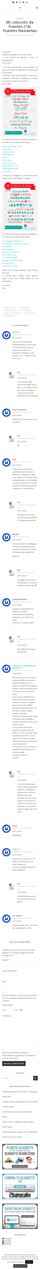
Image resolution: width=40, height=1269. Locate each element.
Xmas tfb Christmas (11, 252)
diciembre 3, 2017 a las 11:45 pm (22, 918)
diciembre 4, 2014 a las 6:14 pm (22, 334)
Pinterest (7, 1244)
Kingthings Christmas (10, 168)
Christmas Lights (11, 266)
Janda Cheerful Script (10, 166)
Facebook (8, 1242)
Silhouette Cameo (29, 313)
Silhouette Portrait (9, 316)
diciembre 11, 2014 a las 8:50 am (22, 462)
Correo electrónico (10, 971)
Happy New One (8, 163)
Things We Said (8, 155)
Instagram (8, 1238)
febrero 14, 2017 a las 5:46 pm (21, 828)
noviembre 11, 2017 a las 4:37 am (22, 852)
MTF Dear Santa (10, 255)
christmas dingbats (10, 307)
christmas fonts (24, 307)
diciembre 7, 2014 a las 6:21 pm (27, 438)
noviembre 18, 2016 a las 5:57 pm (22, 670)
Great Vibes (6, 160)
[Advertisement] (21, 44)
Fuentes (20, 19)
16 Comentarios (28, 35)
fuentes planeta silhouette (12, 313)
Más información (20, 1266)
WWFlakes (8, 246)
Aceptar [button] (29, 1262)
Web (4, 981)
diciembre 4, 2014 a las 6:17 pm (27, 375)
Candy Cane (6, 149)
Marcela (16, 332)
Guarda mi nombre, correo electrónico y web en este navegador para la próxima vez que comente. (19, 998)
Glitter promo (9, 263)
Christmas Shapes (11, 257)
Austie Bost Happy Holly (11, 146)
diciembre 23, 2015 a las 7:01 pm (22, 602)
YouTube (7, 1240)
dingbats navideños (10, 310)
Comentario (6, 1016)
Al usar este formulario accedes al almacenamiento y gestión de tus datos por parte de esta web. (19, 1055)
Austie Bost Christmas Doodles (16, 244)
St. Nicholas (6, 171)
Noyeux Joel (8, 249)
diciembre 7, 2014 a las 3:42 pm (22, 412)
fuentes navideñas (25, 310)
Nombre (6, 960)
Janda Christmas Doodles (13, 260)
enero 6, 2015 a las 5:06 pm (20, 537)
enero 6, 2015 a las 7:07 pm (25, 573)
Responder (17, 338)
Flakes (4, 157)
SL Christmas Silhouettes (13, 241)
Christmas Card (8, 152)
